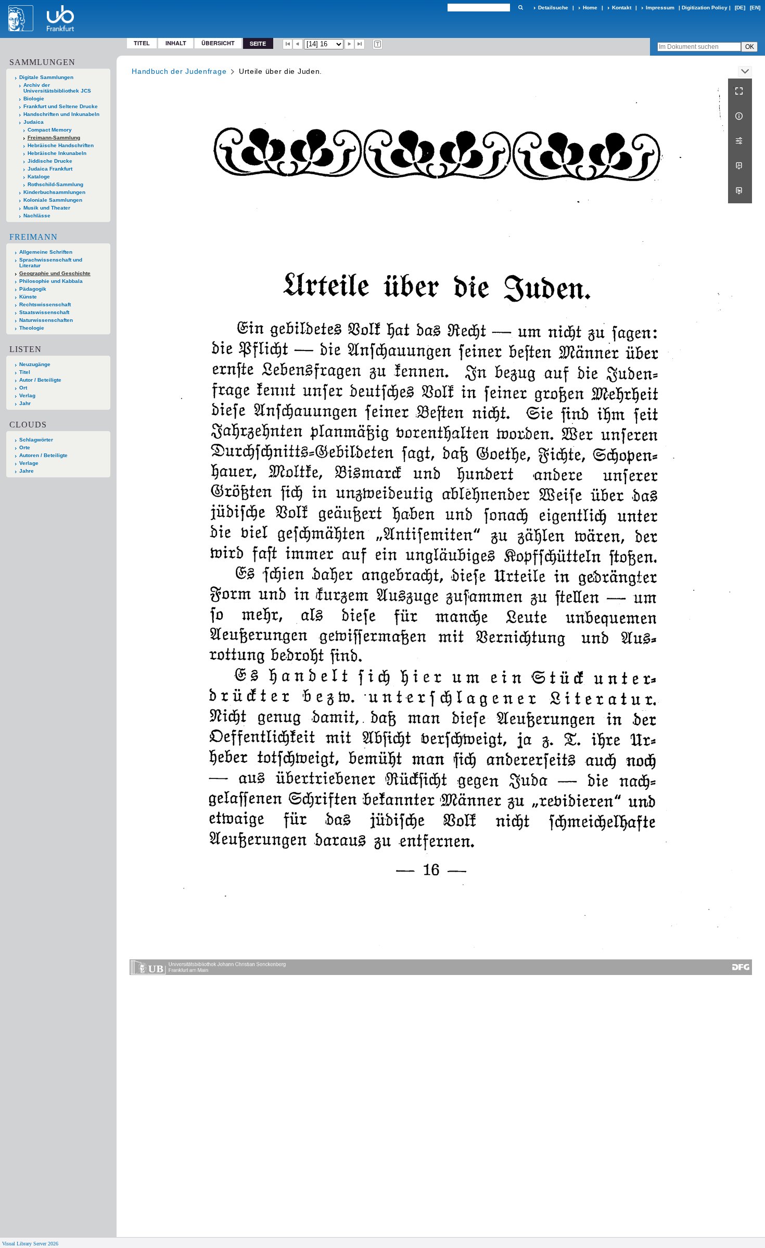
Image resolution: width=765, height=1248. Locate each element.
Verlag (27, 395)
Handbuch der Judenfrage (179, 71)
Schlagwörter (36, 440)
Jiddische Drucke (50, 161)
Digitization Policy (705, 7)
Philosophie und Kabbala (51, 281)
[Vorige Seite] (297, 44)
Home (590, 7)
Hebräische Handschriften (61, 145)
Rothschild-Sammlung (55, 184)
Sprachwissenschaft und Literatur (50, 262)
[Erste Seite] (288, 44)
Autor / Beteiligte (40, 380)
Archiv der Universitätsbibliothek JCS (57, 88)
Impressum (660, 7)
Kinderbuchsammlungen (54, 192)
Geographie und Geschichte (55, 273)
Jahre (26, 471)
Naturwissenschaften (46, 320)
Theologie (31, 328)
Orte (24, 447)
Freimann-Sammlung (54, 137)
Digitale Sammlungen (46, 77)
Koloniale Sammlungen (52, 200)
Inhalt (175, 43)
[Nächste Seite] (350, 44)
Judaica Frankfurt (50, 169)
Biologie (33, 98)
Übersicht (218, 43)
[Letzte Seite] (359, 44)
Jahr (25, 403)
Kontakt (621, 7)
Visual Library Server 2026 (30, 1243)
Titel (142, 43)
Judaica (33, 122)
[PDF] (740, 165)
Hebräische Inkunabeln (57, 153)
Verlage (29, 463)
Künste (28, 297)
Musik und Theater (46, 208)
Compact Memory (50, 130)
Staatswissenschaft (44, 312)
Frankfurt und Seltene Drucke (60, 106)
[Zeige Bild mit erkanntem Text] (378, 44)
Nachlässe (36, 215)
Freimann (33, 236)
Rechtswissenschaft (45, 304)
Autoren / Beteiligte (43, 455)
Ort (23, 388)
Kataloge (39, 176)
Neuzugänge (34, 364)
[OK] (520, 7)
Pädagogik (32, 289)
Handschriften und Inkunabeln (61, 114)
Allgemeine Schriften (45, 252)
